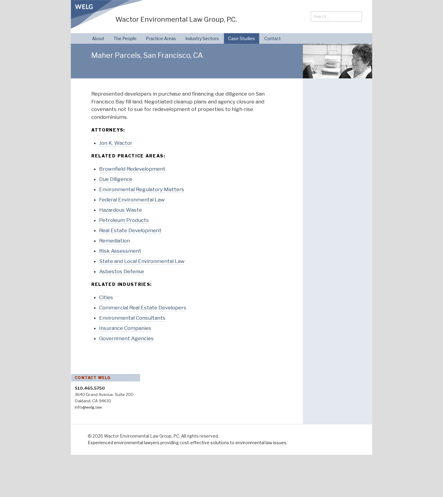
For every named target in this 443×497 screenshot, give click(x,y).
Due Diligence (115, 179)
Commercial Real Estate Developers (142, 308)
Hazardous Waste (120, 210)
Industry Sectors (202, 38)
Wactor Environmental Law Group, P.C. (176, 19)
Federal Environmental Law (132, 200)
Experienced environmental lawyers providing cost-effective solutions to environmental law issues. (187, 442)
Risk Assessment (120, 251)
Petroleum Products (124, 220)
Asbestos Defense (121, 271)
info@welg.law (88, 407)
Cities (106, 297)
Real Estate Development (130, 230)
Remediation (114, 241)
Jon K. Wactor (115, 143)
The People (125, 38)
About (98, 38)
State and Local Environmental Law (142, 261)
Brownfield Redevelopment (132, 169)
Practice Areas (161, 38)
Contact (272, 38)
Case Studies (241, 38)
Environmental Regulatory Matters (141, 189)
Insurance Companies (125, 328)
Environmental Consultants (132, 318)
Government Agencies (126, 338)
